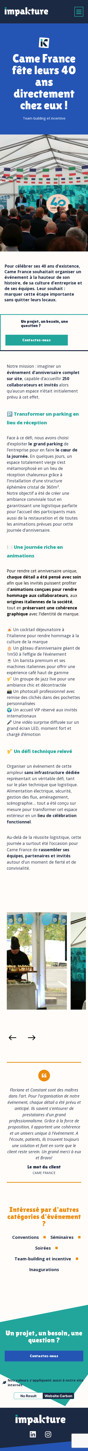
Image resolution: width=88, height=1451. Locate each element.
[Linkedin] (33, 1434)
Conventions (25, 1237)
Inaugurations (44, 1269)
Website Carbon (58, 1396)
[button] (79, 12)
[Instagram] (48, 1434)
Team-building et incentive (44, 118)
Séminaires (61, 1237)
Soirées (43, 1248)
